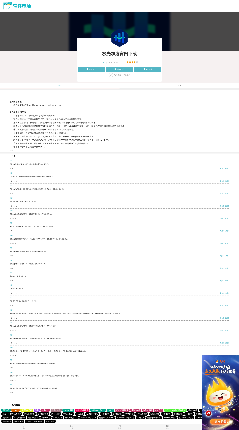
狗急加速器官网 (82, 410)
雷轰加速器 (57, 418)
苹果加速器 (6, 421)
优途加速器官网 (122, 410)
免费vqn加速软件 (154, 418)
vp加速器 (189, 414)
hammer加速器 (170, 418)
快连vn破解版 (19, 418)
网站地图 (5, 410)
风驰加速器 (135, 410)
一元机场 (79, 414)
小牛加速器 (105, 414)
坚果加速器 (56, 410)
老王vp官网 (55, 414)
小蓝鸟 (110, 410)
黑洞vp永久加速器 (186, 418)
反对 (226, 169)
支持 (221, 169)
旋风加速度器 (27, 410)
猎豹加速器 (18, 421)
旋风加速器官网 (71, 418)
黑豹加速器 (192, 410)
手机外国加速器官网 (88, 418)
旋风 (37, 410)
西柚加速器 (50, 421)
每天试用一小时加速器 (125, 418)
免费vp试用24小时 (106, 418)
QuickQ (15, 410)
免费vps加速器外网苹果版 (175, 410)
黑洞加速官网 (33, 418)
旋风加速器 (147, 410)
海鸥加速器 (154, 414)
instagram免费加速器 (34, 421)
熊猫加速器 (6, 418)
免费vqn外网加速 (98, 410)
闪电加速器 (129, 414)
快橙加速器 (166, 414)
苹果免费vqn (68, 414)
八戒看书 (158, 410)
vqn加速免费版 (92, 414)
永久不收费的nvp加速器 (11, 414)
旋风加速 (45, 410)
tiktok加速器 (68, 410)
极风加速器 (117, 414)
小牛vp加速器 (141, 414)
